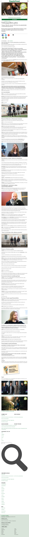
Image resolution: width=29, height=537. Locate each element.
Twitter (2, 437)
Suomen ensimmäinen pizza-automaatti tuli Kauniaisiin (8, 426)
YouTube (2, 440)
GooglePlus (2, 434)
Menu (1, 1)
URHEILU (2, 499)
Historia (2, 487)
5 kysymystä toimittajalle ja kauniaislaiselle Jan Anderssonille (8, 425)
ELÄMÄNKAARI (3, 485)
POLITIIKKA (3, 496)
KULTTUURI (3, 493)
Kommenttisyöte (3, 511)
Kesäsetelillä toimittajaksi (4, 421)
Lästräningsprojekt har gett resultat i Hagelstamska (7, 420)
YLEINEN (2, 501)
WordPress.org (3, 512)
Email (2, 432)
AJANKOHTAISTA (3, 484)
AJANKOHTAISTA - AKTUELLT (7, 21)
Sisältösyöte (2, 509)
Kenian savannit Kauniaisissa (5, 418)
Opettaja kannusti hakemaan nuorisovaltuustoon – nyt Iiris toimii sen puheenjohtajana (12, 417)
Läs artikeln (14, 19)
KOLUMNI (2, 490)
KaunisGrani (14, 1)
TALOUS (2, 498)
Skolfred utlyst (3, 415)
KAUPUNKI (2, 488)
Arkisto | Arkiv (4, 526)
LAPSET (2, 495)
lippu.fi (10, 378)
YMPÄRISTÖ (3, 504)
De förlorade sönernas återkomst (14, 17)
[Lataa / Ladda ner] (13, 35)
